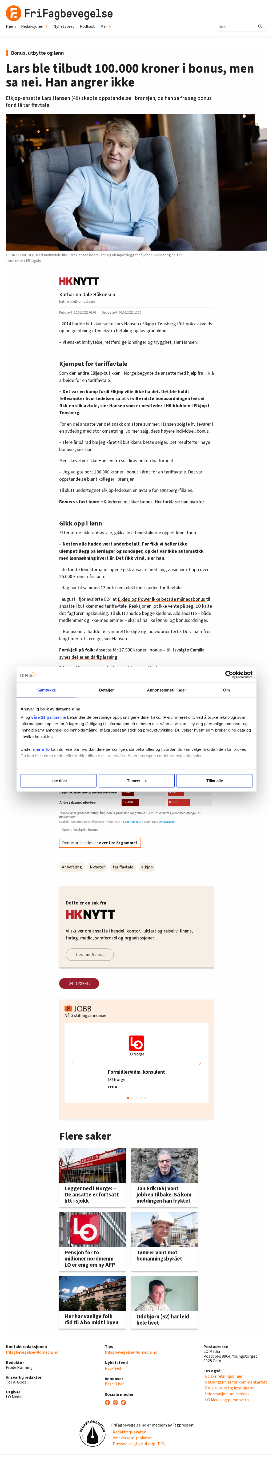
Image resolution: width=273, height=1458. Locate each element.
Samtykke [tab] (46, 689)
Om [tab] (226, 689)
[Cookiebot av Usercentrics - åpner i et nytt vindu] (229, 674)
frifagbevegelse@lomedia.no (32, 1352)
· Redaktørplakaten (128, 1432)
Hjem (11, 26)
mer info (41, 749)
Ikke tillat (58, 780)
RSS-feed (113, 1368)
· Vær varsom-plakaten (131, 1438)
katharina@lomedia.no (77, 301)
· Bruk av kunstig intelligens (228, 1388)
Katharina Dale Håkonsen (87, 294)
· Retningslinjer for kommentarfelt (235, 1382)
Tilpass (133, 780)
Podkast (87, 26)
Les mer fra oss (89, 955)
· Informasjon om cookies (226, 1394)
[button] (200, 1063)
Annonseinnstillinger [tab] (166, 689)
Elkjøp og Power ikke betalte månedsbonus (162, 599)
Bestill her (114, 1384)
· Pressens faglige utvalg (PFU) (139, 1444)
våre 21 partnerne (48, 717)
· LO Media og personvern (226, 1400)
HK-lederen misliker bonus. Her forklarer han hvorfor (152, 502)
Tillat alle (214, 780)
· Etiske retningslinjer (223, 1376)
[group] (136, 1063)
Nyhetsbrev (63, 26)
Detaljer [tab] (106, 689)
